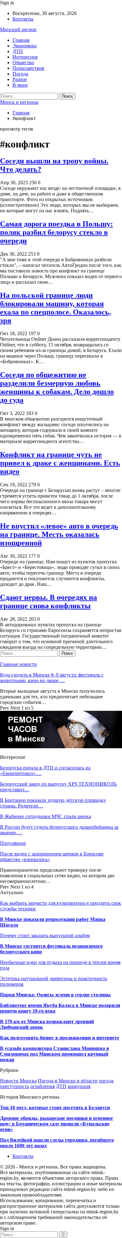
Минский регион (18, 29)
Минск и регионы (19, 102)
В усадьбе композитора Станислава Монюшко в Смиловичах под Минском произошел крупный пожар (54, 1054)
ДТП (18, 51)
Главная (21, 40)
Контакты (23, 19)
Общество (23, 62)
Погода (20, 73)
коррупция (79, 1086)
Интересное (25, 57)
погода (106, 1080)
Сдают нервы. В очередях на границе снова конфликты (48, 601)
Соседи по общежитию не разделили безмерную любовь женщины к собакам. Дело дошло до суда (57, 387)
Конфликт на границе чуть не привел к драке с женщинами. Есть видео (60, 462)
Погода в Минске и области (68, 1080)
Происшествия (28, 68)
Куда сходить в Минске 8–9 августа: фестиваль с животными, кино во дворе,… (52, 677)
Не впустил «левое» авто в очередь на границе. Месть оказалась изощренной (59, 534)
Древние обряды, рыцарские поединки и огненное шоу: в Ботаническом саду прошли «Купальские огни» (56, 1123)
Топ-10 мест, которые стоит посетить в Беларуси (55, 1107)
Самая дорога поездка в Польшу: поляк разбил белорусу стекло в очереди (56, 232)
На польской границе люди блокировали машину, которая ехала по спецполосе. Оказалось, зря (55, 308)
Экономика (25, 45)
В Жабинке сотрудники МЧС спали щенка (45, 816)
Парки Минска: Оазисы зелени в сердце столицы (55, 994)
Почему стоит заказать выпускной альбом (45, 935)
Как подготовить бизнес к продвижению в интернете (59, 1037)
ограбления (42, 1086)
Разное (20, 79)
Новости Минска (18, 1080)
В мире (20, 85)
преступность (14, 1086)
